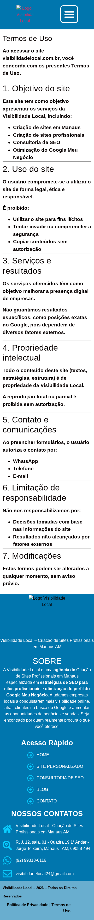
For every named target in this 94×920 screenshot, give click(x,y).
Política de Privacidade (27, 904)
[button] (69, 14)
